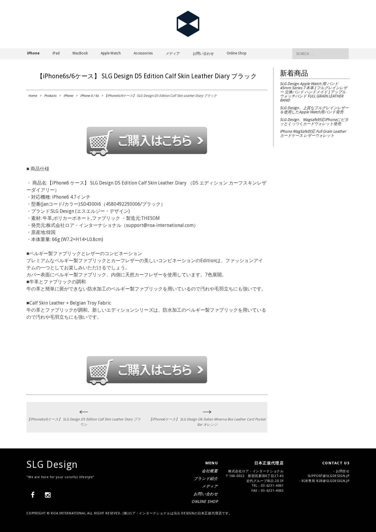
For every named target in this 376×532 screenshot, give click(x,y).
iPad (56, 53)
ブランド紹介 (206, 478)
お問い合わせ (203, 53)
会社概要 (210, 471)
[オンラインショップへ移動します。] (147, 154)
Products (50, 96)
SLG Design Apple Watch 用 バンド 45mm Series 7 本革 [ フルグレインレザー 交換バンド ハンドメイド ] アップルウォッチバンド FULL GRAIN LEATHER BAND (313, 92)
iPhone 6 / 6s (89, 96)
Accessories (143, 53)
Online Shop (236, 53)
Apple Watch (111, 53)
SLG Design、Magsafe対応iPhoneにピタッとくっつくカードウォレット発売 (314, 121)
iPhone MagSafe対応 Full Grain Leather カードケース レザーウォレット (313, 133)
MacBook (80, 53)
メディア (173, 53)
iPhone (68, 96)
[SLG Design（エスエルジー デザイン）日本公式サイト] (188, 36)
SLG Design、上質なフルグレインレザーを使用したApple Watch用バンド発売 (314, 110)
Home (32, 96)
